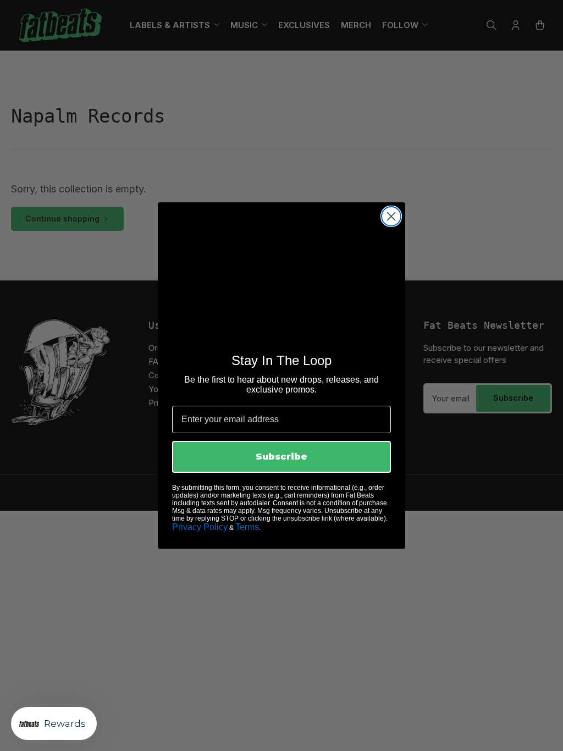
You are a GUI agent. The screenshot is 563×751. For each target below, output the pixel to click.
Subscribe (281, 456)
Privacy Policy (200, 527)
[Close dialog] (391, 216)
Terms (247, 527)
